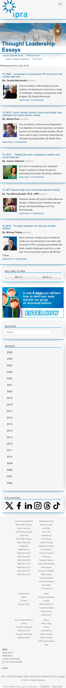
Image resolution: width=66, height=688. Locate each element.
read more (24, 99)
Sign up (48, 277)
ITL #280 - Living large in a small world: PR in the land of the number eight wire (32, 75)
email (5, 667)
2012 (9, 443)
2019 (9, 398)
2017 (9, 411)
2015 (9, 424)
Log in (20, 277)
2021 (9, 385)
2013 (9, 437)
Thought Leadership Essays (12, 55)
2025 (9, 358)
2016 (9, 417)
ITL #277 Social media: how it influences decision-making (31, 189)
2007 (9, 476)
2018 (9, 404)
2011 (9, 450)
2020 (9, 391)
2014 (9, 430)
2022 (9, 378)
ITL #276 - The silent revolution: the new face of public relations (29, 227)
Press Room (37, 59)
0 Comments (37, 99)
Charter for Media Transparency (17, 59)
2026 (9, 352)
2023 (9, 372)
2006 (9, 483)
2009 (9, 463)
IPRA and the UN (33, 55)
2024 (9, 365)
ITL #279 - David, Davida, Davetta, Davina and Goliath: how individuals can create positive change (32, 114)
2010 (9, 456)
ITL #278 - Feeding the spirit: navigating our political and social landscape (30, 156)
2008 (9, 470)
